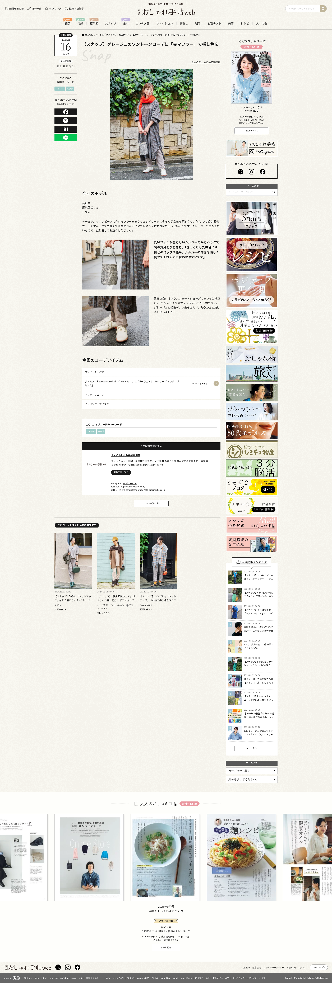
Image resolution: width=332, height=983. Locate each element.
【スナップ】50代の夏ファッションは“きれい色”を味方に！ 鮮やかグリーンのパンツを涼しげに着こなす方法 (259, 667)
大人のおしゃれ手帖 (59, 978)
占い (126, 23)
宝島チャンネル (31, 978)
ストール (60, 88)
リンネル (106, 978)
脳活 (198, 23)
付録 (80, 23)
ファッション (164, 23)
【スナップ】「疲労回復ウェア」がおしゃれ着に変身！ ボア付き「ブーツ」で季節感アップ (116, 600)
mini (81, 978)
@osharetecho (130, 483)
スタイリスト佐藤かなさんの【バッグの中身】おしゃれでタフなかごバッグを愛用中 (258, 682)
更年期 (94, 23)
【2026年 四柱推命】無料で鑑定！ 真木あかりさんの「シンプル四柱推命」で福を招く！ (259, 717)
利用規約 (245, 967)
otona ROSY (118, 978)
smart (175, 978)
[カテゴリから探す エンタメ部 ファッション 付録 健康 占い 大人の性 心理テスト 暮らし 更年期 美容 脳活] (252, 770)
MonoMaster (186, 978)
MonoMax (165, 978)
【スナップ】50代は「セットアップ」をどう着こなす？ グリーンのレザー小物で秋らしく (72, 600)
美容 (231, 23)
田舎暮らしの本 (202, 978)
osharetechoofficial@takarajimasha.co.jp (145, 489)
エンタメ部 (142, 23)
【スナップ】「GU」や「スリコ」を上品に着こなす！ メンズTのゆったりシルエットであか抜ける (259, 702)
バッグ (70, 88)
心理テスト (214, 23)
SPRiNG (131, 978)
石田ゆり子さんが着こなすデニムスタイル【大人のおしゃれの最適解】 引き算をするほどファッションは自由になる (259, 736)
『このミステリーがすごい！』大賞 (248, 978)
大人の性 (261, 23)
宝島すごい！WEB (221, 978)
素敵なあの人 (92, 978)
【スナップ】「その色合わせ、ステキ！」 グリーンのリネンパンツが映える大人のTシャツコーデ (259, 598)
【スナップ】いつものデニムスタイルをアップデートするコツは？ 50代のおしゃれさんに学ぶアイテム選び (259, 581)
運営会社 (256, 967)
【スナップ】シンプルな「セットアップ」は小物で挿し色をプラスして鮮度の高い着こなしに (158, 600)
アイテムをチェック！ (201, 383)
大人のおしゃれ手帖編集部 (205, 62)
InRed (44, 978)
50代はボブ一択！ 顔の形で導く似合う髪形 (258, 646)
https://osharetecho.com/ (133, 486)
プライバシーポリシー (274, 967)
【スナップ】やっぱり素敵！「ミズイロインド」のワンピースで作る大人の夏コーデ (258, 613)
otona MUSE (143, 978)
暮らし (184, 23)
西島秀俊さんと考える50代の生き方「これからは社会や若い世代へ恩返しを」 (258, 630)
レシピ (245, 23)
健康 (68, 23)
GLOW (155, 978)
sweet (74, 978)
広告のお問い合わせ (296, 967)
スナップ (110, 23)
